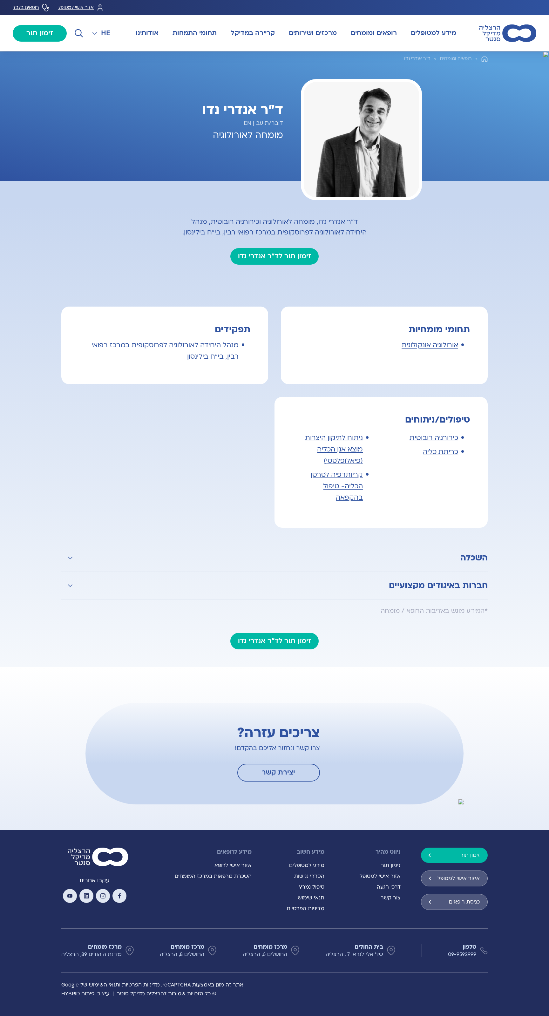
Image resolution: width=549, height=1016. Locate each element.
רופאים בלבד (26, 7)
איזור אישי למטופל (458, 878)
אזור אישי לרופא (233, 865)
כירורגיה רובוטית (434, 438)
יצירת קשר (278, 772)
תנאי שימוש (311, 897)
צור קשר (391, 897)
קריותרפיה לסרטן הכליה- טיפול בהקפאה (337, 486)
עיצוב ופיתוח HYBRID (85, 993)
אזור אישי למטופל (76, 7)
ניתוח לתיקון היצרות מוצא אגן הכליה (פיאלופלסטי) (334, 449)
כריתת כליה (440, 452)
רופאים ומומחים (455, 59)
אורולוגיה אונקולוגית (430, 345)
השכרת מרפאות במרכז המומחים (213, 876)
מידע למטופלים (306, 865)
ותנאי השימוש (104, 984)
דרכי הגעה (389, 887)
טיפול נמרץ (311, 887)
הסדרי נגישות (309, 876)
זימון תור (39, 33)
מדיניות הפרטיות (305, 908)
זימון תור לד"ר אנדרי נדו (274, 256)
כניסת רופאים (464, 901)
